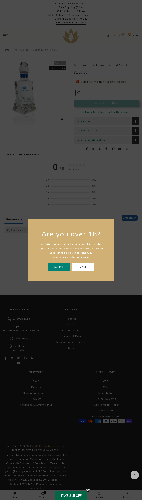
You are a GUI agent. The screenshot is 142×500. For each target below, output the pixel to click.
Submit (58, 267)
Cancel (83, 267)
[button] (71, 495)
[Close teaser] (88, 490)
